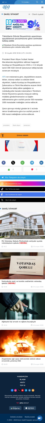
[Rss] (33, 390)
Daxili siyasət (37, 14)
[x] (19, 390)
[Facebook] (12, 390)
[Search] (37, 2)
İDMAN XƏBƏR (22, 135)
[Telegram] (26, 390)
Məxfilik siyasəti (30, 417)
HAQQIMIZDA (22, 376)
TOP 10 (22, 385)
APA (4, 77)
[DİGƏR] (41, 7)
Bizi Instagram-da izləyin (14, 183)
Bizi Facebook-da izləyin (14, 194)
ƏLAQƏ (22, 379)
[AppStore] (29, 408)
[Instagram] (15, 390)
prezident (6, 125)
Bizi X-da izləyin (11, 200)
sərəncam (27, 125)
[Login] (42, 2)
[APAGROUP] (22, 403)
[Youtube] (22, 390)
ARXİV (22, 382)
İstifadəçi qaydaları (16, 417)
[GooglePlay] (15, 408)
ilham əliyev (16, 125)
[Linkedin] (29, 390)
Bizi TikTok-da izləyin (12, 189)
